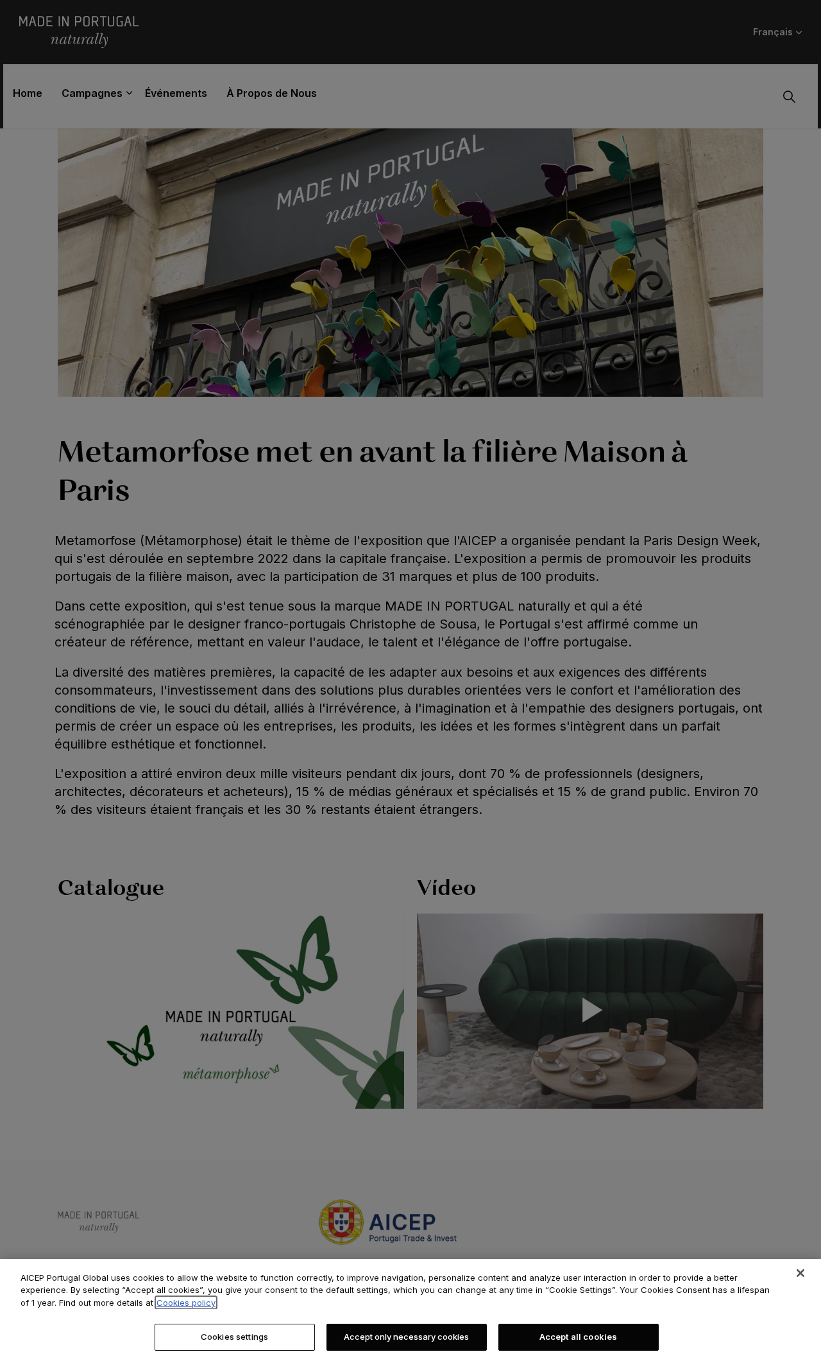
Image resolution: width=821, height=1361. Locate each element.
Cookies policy (186, 1302)
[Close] (800, 1273)
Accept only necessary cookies (406, 1336)
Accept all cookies (578, 1336)
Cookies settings (234, 1336)
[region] (410, 1310)
